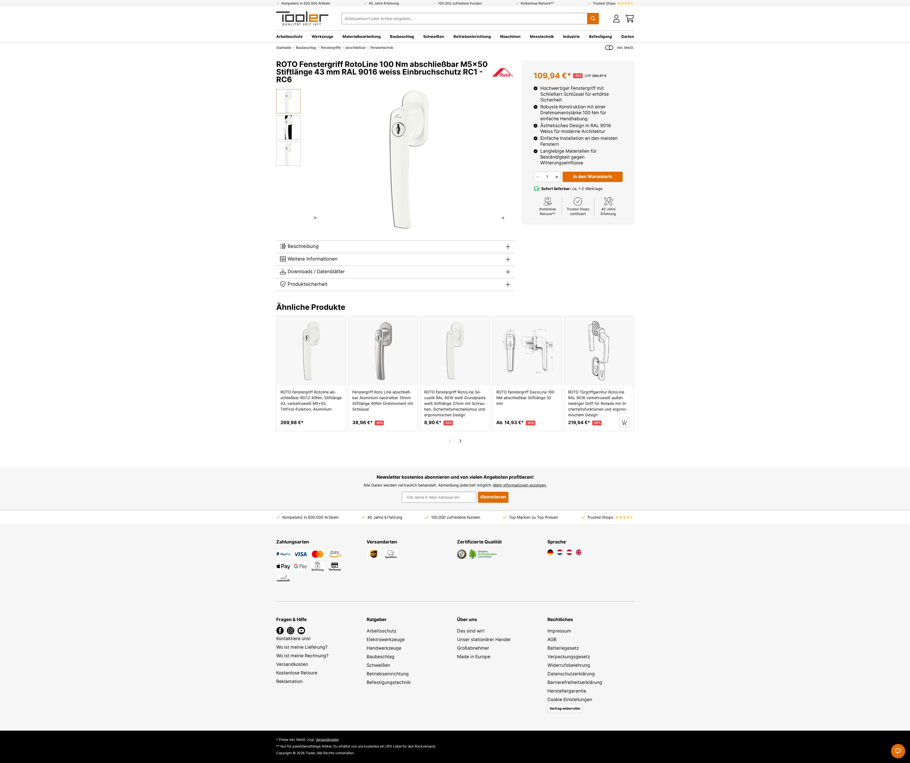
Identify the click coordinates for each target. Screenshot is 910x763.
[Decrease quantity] (537, 176)
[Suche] (593, 18)
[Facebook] (280, 630)
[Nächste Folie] (460, 441)
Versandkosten (327, 740)
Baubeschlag (402, 36)
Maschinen (510, 36)
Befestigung (600, 36)
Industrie (571, 36)
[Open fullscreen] (409, 159)
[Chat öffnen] (898, 751)
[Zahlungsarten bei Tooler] (300, 554)
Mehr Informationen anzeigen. (520, 485)
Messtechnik (542, 36)
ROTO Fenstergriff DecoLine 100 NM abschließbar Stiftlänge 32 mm (525, 398)
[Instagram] (291, 630)
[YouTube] (301, 630)
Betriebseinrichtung (472, 36)
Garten (627, 36)
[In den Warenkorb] (625, 423)
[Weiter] (502, 218)
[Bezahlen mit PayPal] (283, 554)
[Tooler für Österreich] (569, 552)
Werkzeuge (322, 36)
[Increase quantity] (557, 176)
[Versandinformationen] (374, 554)
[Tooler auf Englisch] (579, 552)
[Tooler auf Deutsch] (550, 552)
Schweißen (433, 36)
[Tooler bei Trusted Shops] (462, 554)
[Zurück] (315, 218)
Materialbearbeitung (362, 36)
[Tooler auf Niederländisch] (560, 552)
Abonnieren (493, 497)
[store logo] (302, 18)
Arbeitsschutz (289, 36)
